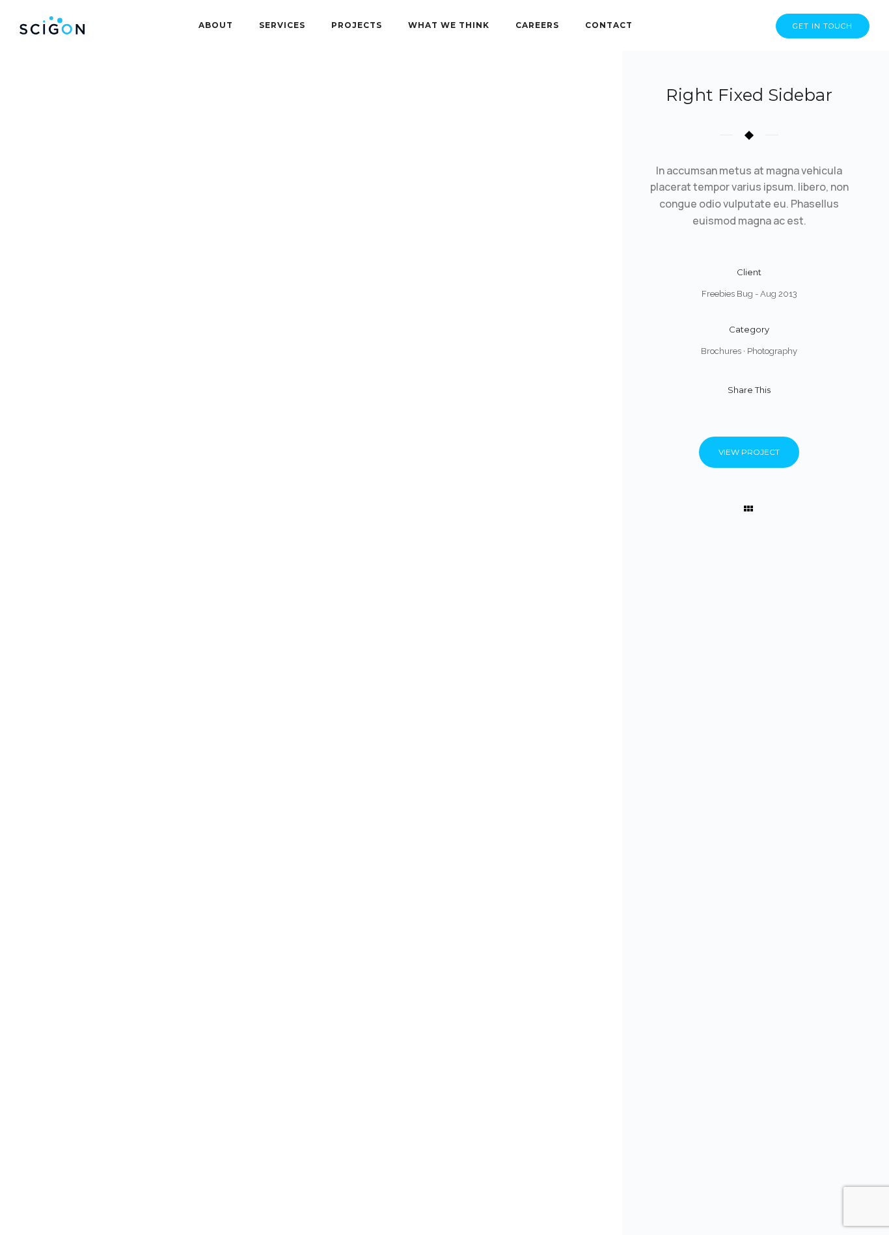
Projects (356, 25)
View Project (749, 452)
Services (282, 25)
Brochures (721, 351)
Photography (772, 351)
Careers (537, 25)
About (215, 25)
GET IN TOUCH (823, 26)
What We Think (448, 25)
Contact (609, 25)
